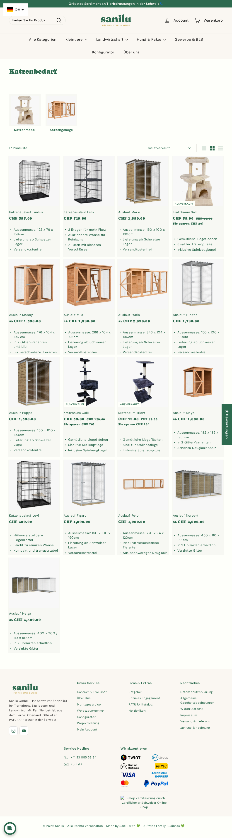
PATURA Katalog (141, 704)
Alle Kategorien (43, 39)
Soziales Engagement (144, 698)
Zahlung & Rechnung (195, 728)
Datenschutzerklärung (196, 692)
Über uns (131, 52)
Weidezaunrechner (90, 711)
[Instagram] (13, 730)
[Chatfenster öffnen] (10, 828)
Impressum (188, 715)
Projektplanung (88, 723)
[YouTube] (23, 730)
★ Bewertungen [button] (227, 424)
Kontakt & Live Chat (92, 692)
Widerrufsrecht (191, 709)
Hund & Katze (149, 39)
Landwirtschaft (110, 39)
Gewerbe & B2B (189, 39)
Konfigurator (103, 52)
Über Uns (84, 698)
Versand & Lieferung (195, 721)
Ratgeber (135, 692)
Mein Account (87, 729)
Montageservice (89, 704)
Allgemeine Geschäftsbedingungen (197, 700)
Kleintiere (74, 39)
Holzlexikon (137, 711)
